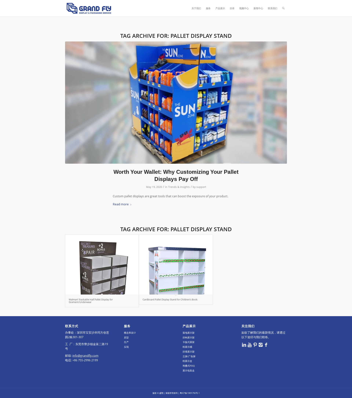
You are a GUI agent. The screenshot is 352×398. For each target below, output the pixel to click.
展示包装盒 (189, 370)
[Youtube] (249, 344)
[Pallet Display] (176, 102)
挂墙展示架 (189, 351)
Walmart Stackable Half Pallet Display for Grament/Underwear (91, 301)
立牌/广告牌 (189, 356)
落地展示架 (189, 332)
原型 (126, 337)
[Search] (283, 8)
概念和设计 (130, 332)
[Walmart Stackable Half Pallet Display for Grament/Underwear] (102, 265)
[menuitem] (196, 8)
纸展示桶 (187, 346)
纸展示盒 (187, 361)
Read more (121, 204)
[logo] (89, 8)
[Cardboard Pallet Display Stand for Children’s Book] (176, 265)
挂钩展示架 (189, 337)
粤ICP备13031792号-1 (190, 393)
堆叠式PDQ (189, 365)
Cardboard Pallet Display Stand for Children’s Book (170, 299)
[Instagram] (260, 344)
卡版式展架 (189, 342)
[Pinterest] (255, 344)
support (201, 187)
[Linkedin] (244, 344)
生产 (126, 342)
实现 (126, 346)
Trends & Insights (179, 187)
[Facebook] (266, 344)
